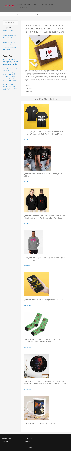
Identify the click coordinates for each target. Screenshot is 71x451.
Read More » (27, 139)
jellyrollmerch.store (37, 447)
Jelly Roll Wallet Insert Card (11, 14)
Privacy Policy (5, 441)
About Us (28, 441)
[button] (22, 7)
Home (3, 14)
